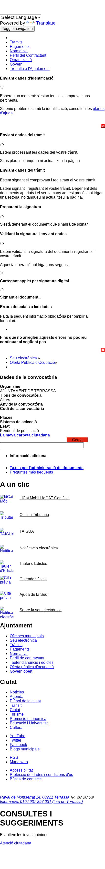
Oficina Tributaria (34, 515)
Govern (16, 64)
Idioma (6, 12)
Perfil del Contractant (28, 55)
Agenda (16, 696)
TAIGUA (27, 531)
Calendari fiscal (33, 579)
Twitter (15, 740)
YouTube (17, 736)
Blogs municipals (25, 749)
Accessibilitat (21, 770)
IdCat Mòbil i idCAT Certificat (45, 498)
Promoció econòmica (28, 719)
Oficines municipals (27, 636)
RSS (14, 757)
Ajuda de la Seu (33, 594)
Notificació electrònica (39, 548)
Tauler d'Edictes (33, 563)
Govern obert (21, 671)
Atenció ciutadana (15, 843)
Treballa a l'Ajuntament (30, 69)
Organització (21, 60)
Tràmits (16, 645)
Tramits (16, 42)
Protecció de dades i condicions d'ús (41, 775)
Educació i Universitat (29, 723)
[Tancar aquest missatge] (52, 126)
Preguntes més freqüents (31, 472)
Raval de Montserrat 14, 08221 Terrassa (34, 797)
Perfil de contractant (27, 658)
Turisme (17, 714)
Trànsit (15, 705)
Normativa (19, 51)
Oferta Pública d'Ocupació (32, 362)
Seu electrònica (24, 358)
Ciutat (15, 710)
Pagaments (20, 46)
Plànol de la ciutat (25, 701)
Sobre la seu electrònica (41, 610)
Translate (46, 23)
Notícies (17, 692)
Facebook (18, 745)
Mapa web (19, 762)
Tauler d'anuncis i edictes (31, 662)
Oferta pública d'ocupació (32, 667)
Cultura (16, 727)
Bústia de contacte (26, 779)
